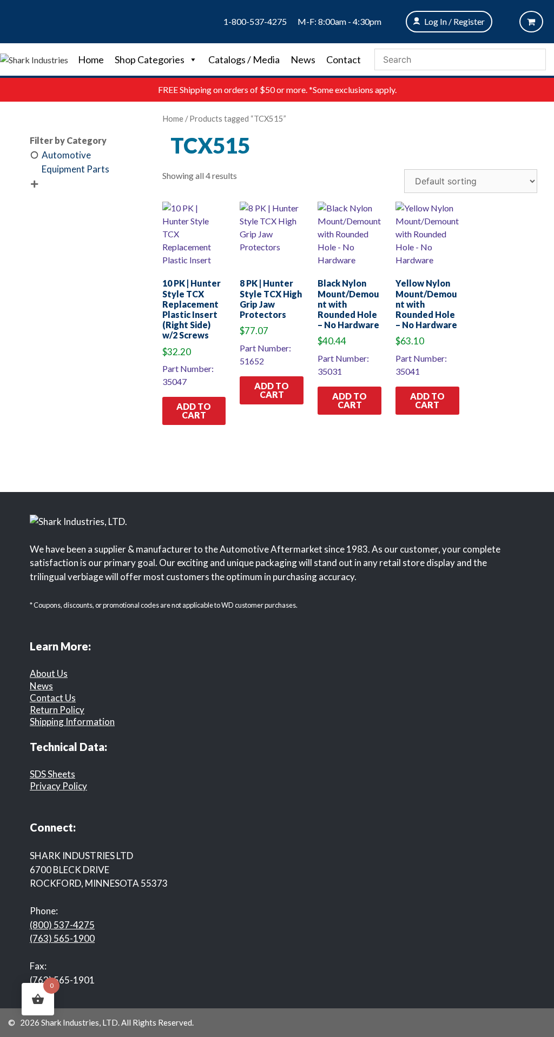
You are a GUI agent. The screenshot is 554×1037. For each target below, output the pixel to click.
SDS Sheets (52, 774)
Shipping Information (72, 721)
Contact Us (53, 697)
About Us (49, 673)
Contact (343, 59)
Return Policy (57, 709)
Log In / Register (454, 21)
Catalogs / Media (244, 59)
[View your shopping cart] (531, 21)
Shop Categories (149, 59)
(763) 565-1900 (62, 938)
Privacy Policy (58, 786)
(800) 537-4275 (62, 924)
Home (91, 59)
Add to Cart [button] (193, 410)
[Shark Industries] (34, 59)
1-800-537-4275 (255, 21)
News (303, 59)
